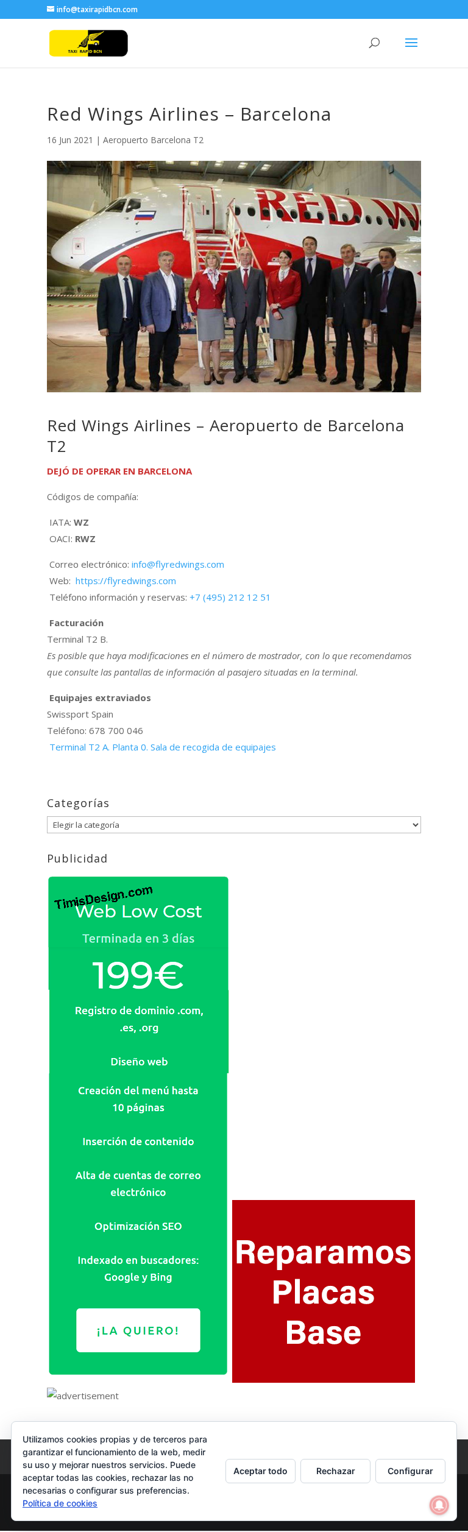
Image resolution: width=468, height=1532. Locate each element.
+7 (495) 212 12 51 (230, 597)
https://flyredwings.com (124, 580)
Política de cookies (60, 1503)
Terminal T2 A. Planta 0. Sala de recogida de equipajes (162, 747)
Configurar (410, 1471)
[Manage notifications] (439, 1505)
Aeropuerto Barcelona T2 (153, 140)
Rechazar (335, 1471)
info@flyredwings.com (178, 564)
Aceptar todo (260, 1471)
